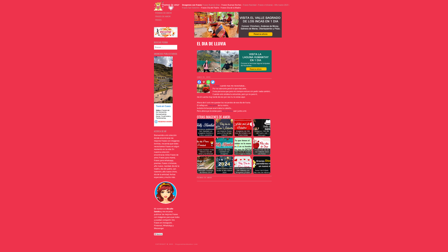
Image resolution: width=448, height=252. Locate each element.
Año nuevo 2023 (281, 5)
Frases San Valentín (190, 7)
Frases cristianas (265, 5)
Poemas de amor (163, 13)
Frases (158, 20)
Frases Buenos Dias (211, 5)
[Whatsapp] (208, 82)
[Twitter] (213, 82)
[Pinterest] (204, 82)
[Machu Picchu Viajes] (238, 37)
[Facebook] (199, 82)
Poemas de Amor (204, 177)
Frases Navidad (249, 5)
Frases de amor (162, 16)
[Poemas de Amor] (167, 10)
